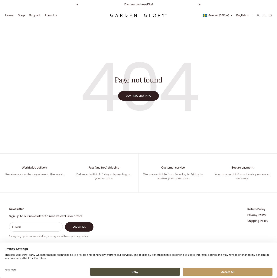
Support (34, 15)
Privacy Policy (256, 215)
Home (9, 15)
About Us (50, 15)
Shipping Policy (257, 221)
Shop (21, 15)
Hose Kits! (146, 4)
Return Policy (256, 209)
